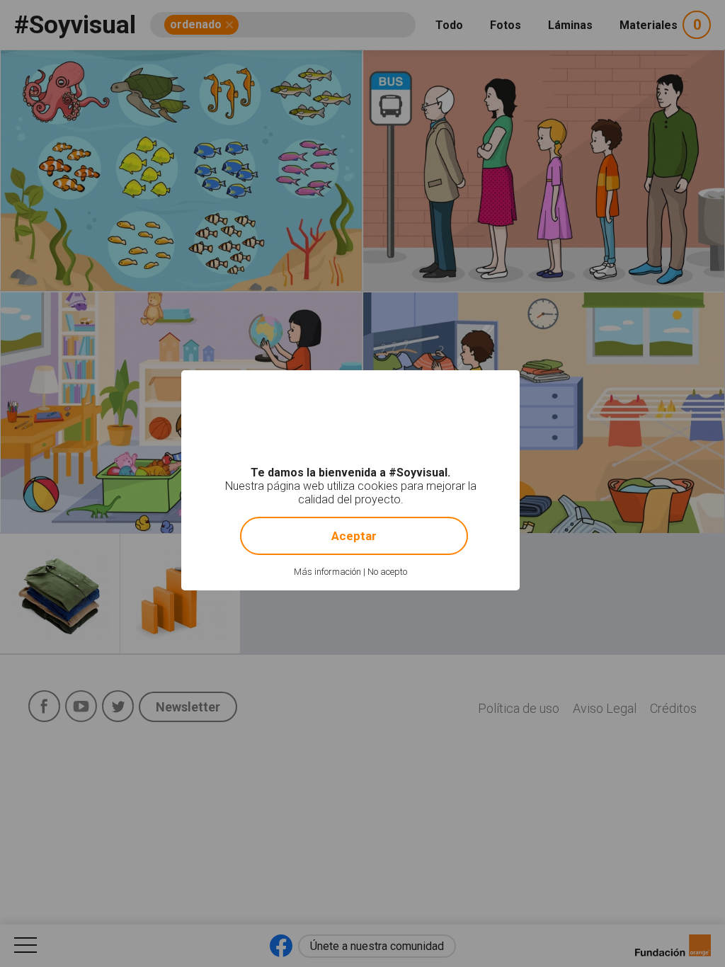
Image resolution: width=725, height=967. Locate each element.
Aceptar (354, 536)
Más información (327, 571)
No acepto (387, 571)
